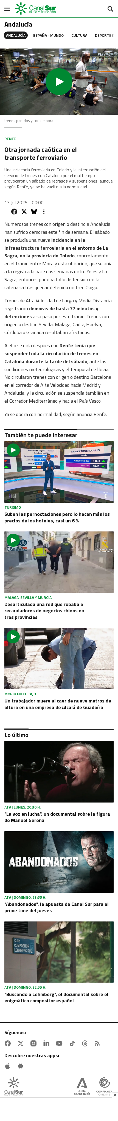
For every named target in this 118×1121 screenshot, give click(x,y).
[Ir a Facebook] (8, 1043)
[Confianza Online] (104, 1087)
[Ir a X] (21, 1043)
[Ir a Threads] (86, 1043)
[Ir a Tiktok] (73, 1043)
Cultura (79, 35)
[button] (59, 82)
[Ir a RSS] (98, 1043)
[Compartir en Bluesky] (34, 211)
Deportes (104, 35)
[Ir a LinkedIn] (47, 1043)
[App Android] (21, 1066)
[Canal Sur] (36, 8)
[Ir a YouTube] (60, 1043)
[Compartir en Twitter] (24, 211)
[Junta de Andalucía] (82, 1087)
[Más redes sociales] (44, 211)
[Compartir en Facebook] (14, 211)
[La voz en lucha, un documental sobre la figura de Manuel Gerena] (59, 772)
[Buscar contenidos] (110, 9)
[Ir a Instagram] (34, 1043)
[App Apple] (8, 1066)
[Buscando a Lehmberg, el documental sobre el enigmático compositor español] (59, 952)
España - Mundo (48, 35)
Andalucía (16, 35)
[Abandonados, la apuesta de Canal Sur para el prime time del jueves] (59, 862)
